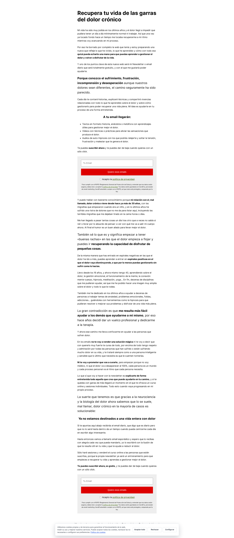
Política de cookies (98, 532)
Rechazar (155, 529)
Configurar (169, 529)
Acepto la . (118, 179)
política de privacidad (123, 179)
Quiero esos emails (117, 172)
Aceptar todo (139, 529)
